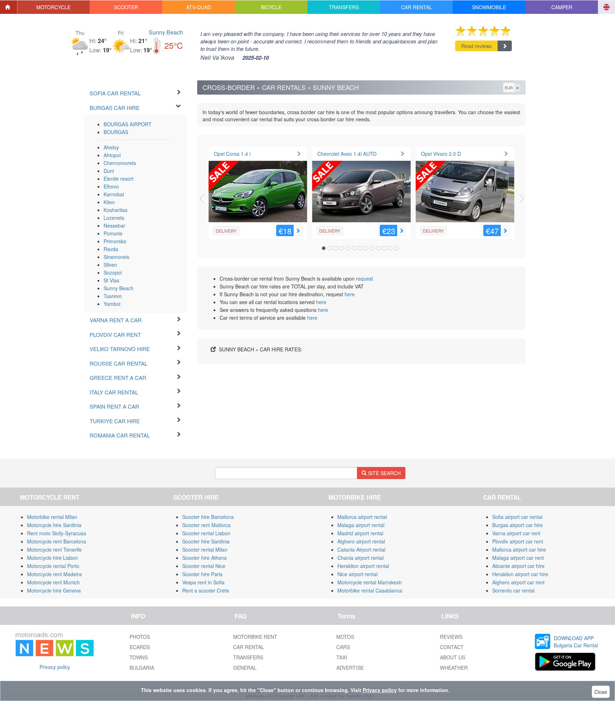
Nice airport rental (357, 574)
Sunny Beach (166, 32)
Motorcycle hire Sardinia (54, 525)
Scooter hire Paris (202, 574)
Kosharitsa (115, 209)
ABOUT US (452, 657)
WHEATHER (454, 667)
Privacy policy (55, 666)
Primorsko (115, 241)
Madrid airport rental (360, 533)
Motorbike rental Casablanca (369, 590)
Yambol (112, 303)
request (364, 278)
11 (384, 248)
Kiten (109, 202)
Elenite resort (118, 178)
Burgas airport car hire (517, 525)
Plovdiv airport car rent (517, 541)
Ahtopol (112, 155)
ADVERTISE (350, 667)
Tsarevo (113, 295)
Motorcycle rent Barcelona (56, 541)
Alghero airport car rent (518, 582)
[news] (55, 642)
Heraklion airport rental (363, 565)
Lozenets (114, 217)
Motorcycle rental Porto (53, 565)
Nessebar (114, 225)
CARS (343, 646)
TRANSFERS (248, 657)
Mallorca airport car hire (519, 549)
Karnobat (114, 194)
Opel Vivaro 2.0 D (441, 153)
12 (390, 248)
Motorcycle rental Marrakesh (369, 582)
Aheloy (111, 147)
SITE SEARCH (384, 473)
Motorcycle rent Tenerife (54, 549)
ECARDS (140, 646)
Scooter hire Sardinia (206, 541)
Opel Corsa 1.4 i (232, 153)
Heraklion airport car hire (520, 574)
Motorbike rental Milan (52, 516)
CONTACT (452, 646)
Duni (109, 170)
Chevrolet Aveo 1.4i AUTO (347, 153)
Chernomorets (120, 162)
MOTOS (345, 636)
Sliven (110, 264)
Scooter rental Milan (204, 549)
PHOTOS (140, 636)
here (350, 294)
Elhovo (111, 186)
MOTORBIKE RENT (255, 636)
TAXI (341, 657)
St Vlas (111, 280)
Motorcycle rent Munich (53, 582)
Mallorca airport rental (362, 516)
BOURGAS (116, 132)
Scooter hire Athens (204, 557)
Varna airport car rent (516, 533)
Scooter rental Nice (203, 565)
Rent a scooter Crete (205, 590)
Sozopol (113, 272)
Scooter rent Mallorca (206, 525)
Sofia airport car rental (517, 516)
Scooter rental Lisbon (206, 533)
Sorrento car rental (513, 590)
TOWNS (139, 657)
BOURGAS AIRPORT (128, 124)
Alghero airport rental (361, 541)
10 (378, 248)
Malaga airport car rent (518, 557)
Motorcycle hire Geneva (54, 590)
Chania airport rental (360, 557)
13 (396, 248)
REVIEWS (451, 636)
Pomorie (113, 233)
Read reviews (476, 45)
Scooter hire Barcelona (208, 516)
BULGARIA (142, 667)
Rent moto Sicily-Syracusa (56, 533)
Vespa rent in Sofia (203, 582)
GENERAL (245, 667)
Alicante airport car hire (518, 565)
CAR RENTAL (248, 646)
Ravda (111, 249)
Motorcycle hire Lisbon (52, 557)
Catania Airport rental (361, 549)
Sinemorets (116, 256)
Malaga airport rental (360, 525)
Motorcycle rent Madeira (54, 574)
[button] (53, 7)
